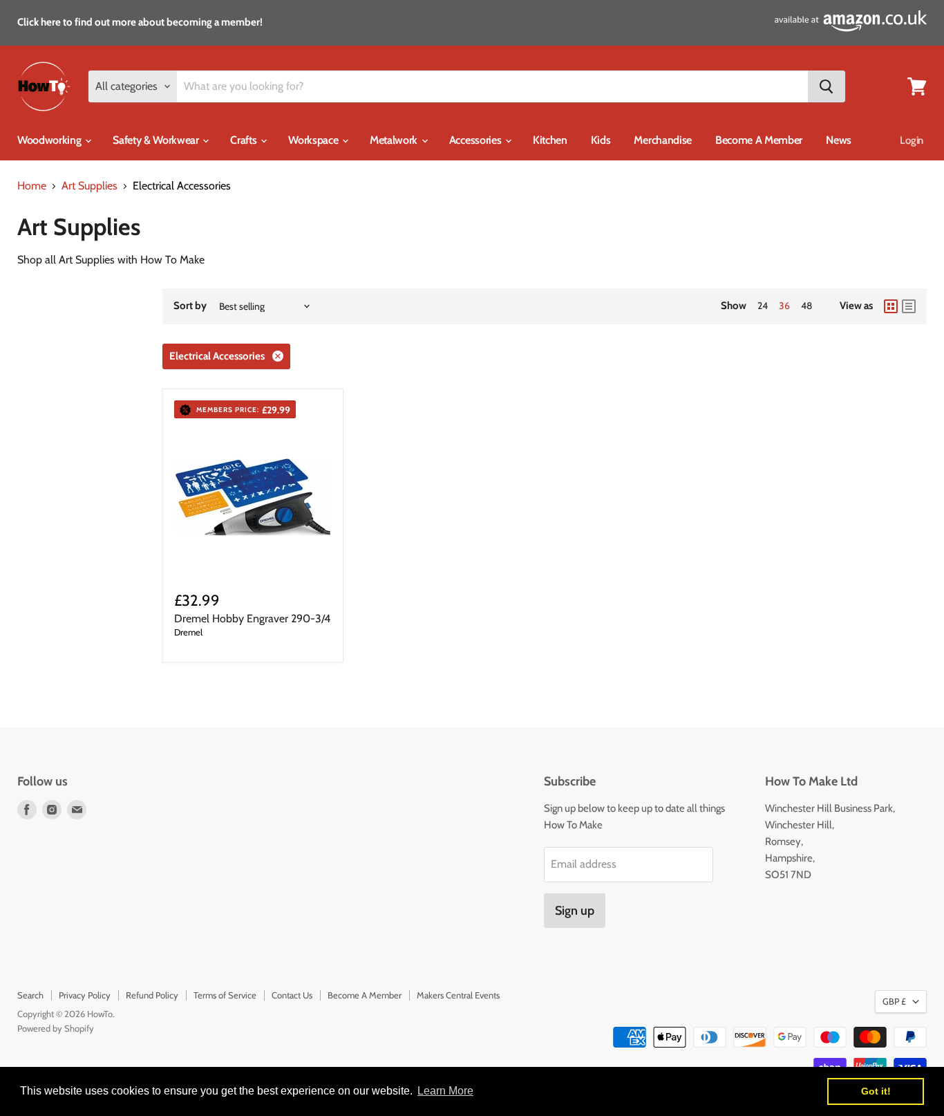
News (838, 140)
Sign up (574, 910)
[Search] (826, 86)
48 (806, 305)
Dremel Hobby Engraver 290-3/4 (252, 618)
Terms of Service (224, 995)
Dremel (188, 632)
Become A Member (758, 140)
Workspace (314, 140)
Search (30, 995)
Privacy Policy (85, 995)
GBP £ (894, 1001)
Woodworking (50, 140)
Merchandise (662, 140)
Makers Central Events (458, 995)
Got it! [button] (876, 1091)
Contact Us (292, 995)
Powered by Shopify (55, 1028)
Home (31, 186)
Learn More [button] (445, 1091)
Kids (601, 140)
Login (911, 140)
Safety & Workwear (157, 140)
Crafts (244, 140)
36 (784, 305)
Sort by (190, 306)
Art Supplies (89, 186)
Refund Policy (152, 995)
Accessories (476, 140)
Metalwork (395, 140)
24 (762, 305)
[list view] (909, 306)
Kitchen (550, 140)
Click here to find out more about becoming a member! (140, 22)
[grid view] (891, 306)
